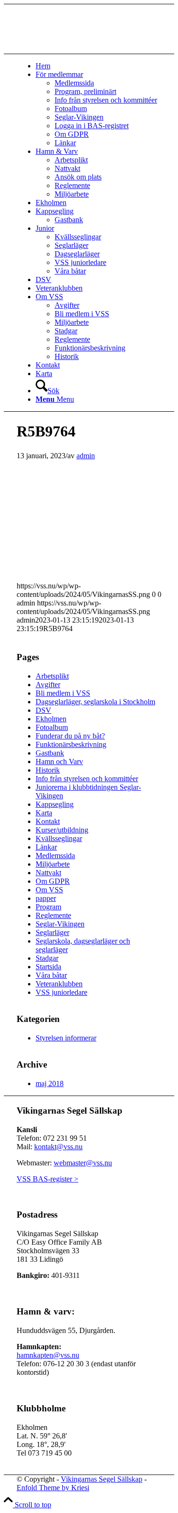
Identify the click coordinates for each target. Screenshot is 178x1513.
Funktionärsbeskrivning (71, 744)
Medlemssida (55, 855)
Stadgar (47, 958)
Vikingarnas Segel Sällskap (101, 1479)
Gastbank (50, 753)
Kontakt (48, 821)
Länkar (46, 847)
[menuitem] (98, 66)
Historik (48, 770)
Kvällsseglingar (59, 838)
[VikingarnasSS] (88, 49)
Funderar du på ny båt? (70, 736)
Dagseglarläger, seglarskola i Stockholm (95, 702)
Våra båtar (51, 975)
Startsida (48, 967)
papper (46, 898)
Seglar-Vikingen (60, 924)
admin (85, 456)
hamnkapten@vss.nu (48, 1355)
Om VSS (49, 890)
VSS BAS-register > (47, 1179)
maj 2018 (50, 1083)
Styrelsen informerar (66, 1038)
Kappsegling (55, 804)
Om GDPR (53, 881)
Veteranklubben (59, 984)
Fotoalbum (52, 727)
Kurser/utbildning (62, 830)
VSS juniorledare (61, 992)
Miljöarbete (53, 864)
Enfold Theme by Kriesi (53, 1488)
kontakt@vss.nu (58, 1147)
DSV (43, 710)
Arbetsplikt (52, 676)
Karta (44, 813)
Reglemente (53, 915)
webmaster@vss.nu (83, 1163)
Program (48, 907)
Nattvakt (48, 873)
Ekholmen (51, 719)
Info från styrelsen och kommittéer (87, 779)
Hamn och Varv (59, 761)
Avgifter (48, 685)
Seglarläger (52, 932)
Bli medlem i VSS (63, 693)
